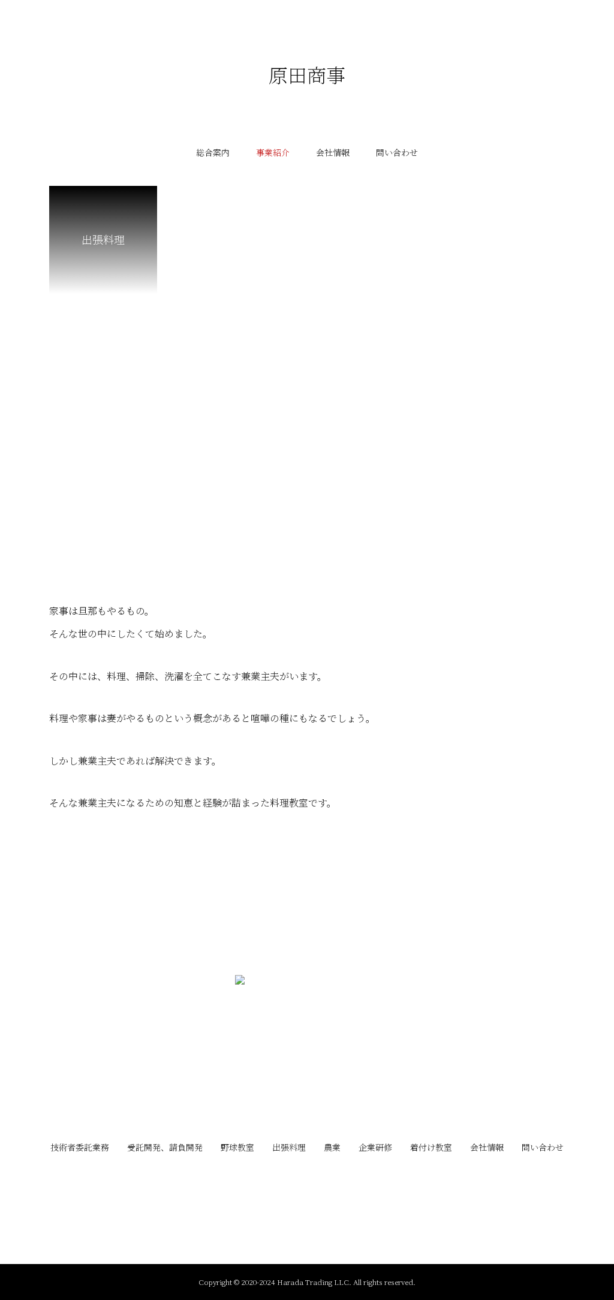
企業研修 (375, 1147)
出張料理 (289, 1147)
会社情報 (333, 152)
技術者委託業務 (79, 1147)
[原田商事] (307, 1047)
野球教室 (237, 1147)
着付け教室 (431, 1147)
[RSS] (307, 1181)
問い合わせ (397, 152)
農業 (332, 1147)
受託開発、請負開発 (165, 1147)
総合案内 (213, 152)
